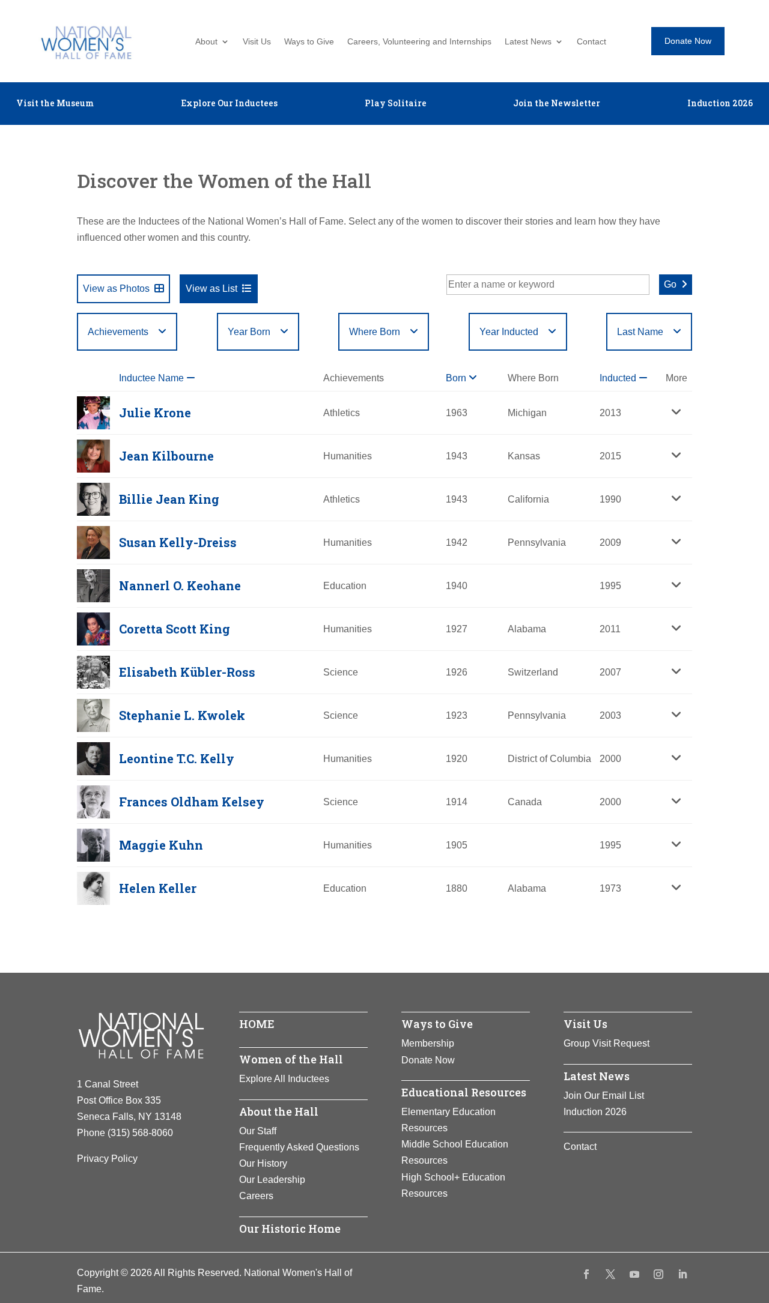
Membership (427, 1043)
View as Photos (116, 288)
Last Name (640, 332)
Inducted (619, 378)
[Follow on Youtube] (634, 1274)
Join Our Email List (604, 1095)
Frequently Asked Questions (299, 1147)
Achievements (118, 332)
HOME (257, 1024)
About (206, 41)
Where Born (374, 332)
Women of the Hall (291, 1059)
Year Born (249, 332)
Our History (263, 1163)
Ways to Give (309, 41)
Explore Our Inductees (229, 104)
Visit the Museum (55, 104)
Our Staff (257, 1131)
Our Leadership (272, 1180)
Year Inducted (508, 332)
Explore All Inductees (284, 1079)
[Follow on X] (610, 1274)
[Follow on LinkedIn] (682, 1274)
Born (457, 378)
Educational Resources (463, 1092)
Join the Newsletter (556, 104)
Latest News (528, 41)
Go (670, 284)
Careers (256, 1196)
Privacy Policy (107, 1158)
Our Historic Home (290, 1228)
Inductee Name (152, 378)
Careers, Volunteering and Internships (419, 41)
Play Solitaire (396, 104)
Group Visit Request (606, 1043)
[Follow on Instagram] (658, 1274)
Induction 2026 (720, 104)
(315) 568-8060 (140, 1133)
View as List (211, 288)
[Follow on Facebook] (586, 1274)
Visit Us (257, 41)
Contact (591, 41)
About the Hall (278, 1111)
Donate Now (687, 41)
